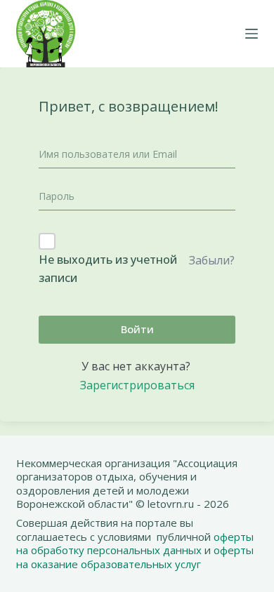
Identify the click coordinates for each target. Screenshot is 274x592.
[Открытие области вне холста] (251, 33)
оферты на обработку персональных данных (135, 544)
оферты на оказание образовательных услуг (135, 557)
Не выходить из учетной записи (108, 268)
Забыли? (212, 260)
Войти (137, 329)
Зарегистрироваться (137, 385)
